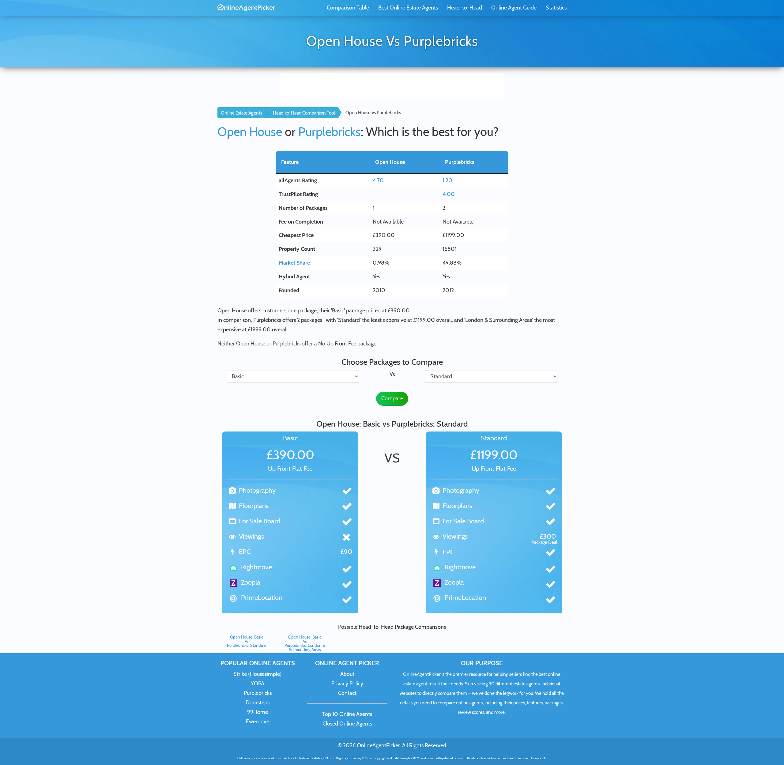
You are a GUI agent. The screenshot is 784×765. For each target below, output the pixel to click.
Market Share (294, 262)
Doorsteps (258, 702)
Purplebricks (329, 131)
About (347, 674)
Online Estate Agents (241, 113)
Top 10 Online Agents (347, 714)
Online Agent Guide (514, 7)
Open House (249, 131)
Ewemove (257, 721)
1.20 (447, 180)
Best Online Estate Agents (408, 7)
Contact (347, 693)
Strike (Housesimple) (257, 674)
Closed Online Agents (347, 723)
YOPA (257, 683)
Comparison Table (348, 7)
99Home (257, 712)
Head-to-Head (464, 7)
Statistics (556, 7)
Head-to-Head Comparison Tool (304, 113)
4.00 (449, 194)
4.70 (378, 180)
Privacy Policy (347, 683)
